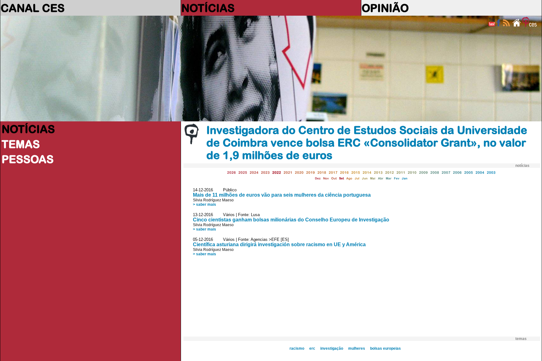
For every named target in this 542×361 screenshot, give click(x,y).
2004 (480, 172)
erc (312, 348)
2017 (333, 172)
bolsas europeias (385, 348)
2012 (389, 172)
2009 (423, 172)
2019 (310, 172)
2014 (367, 172)
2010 (412, 172)
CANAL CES (33, 8)
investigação (331, 348)
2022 (276, 172)
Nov (326, 178)
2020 (299, 172)
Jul (357, 178)
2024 (254, 172)
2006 (457, 172)
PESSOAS (28, 159)
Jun (365, 178)
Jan (404, 178)
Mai (372, 178)
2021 (288, 172)
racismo (297, 348)
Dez (318, 178)
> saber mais (204, 204)
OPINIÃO (385, 8)
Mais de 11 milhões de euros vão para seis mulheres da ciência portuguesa (282, 195)
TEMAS (21, 144)
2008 (434, 172)
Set (341, 178)
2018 (321, 172)
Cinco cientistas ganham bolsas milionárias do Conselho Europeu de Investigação (291, 219)
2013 (378, 172)
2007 (446, 172)
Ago (349, 178)
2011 (400, 172)
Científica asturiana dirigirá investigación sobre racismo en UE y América (279, 244)
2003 (491, 172)
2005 (468, 172)
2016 (344, 172)
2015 (355, 172)
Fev (396, 178)
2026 (231, 172)
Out (334, 178)
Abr (380, 178)
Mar (388, 178)
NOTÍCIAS (208, 8)
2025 (242, 172)
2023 (265, 172)
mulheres (356, 348)
